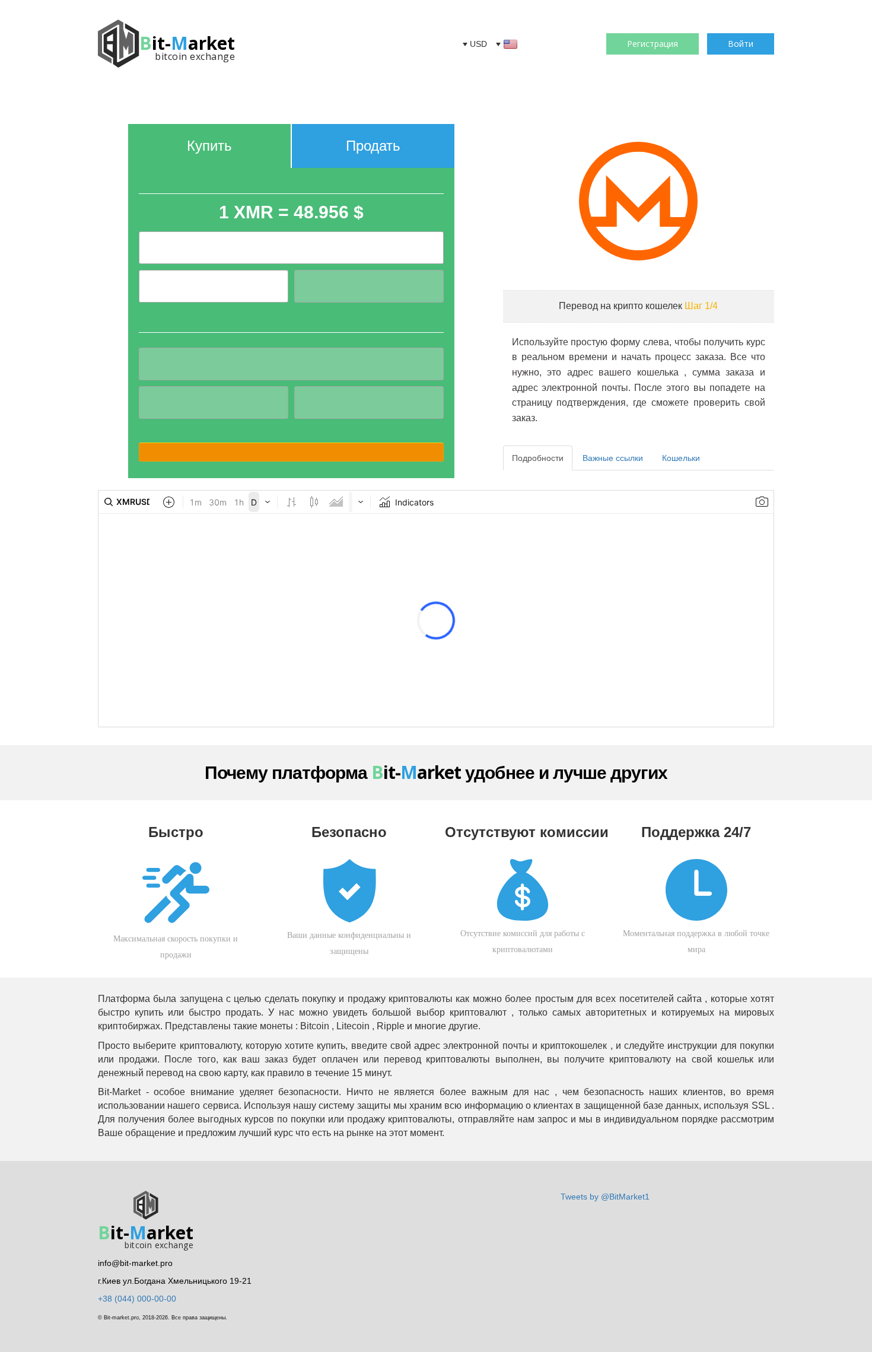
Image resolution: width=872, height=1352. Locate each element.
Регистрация (652, 43)
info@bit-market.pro (135, 1263)
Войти (740, 43)
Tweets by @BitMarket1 (605, 1196)
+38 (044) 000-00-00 (137, 1298)
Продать (373, 146)
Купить (209, 146)
